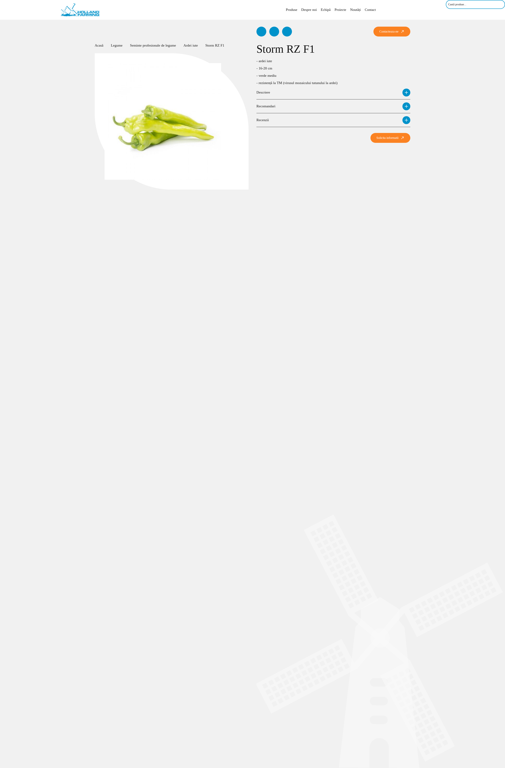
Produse (291, 10)
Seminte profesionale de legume (153, 45)
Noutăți (355, 10)
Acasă (99, 45)
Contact (370, 10)
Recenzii (262, 120)
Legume (117, 45)
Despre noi (309, 10)
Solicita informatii (387, 137)
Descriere (263, 92)
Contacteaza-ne (388, 31)
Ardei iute (190, 45)
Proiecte (340, 10)
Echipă (326, 10)
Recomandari (265, 106)
